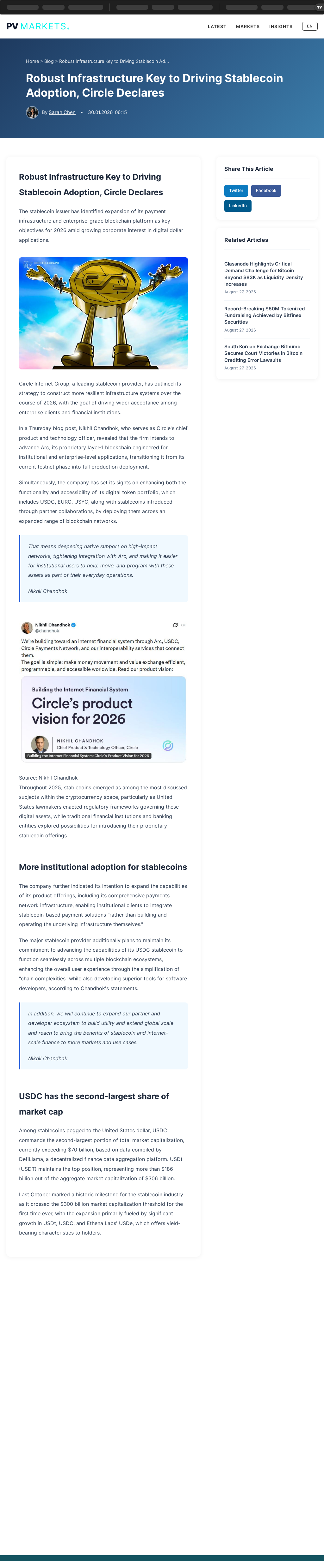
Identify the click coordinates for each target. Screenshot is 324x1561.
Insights (281, 26)
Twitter (236, 190)
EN (310, 26)
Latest (217, 26)
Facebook (266, 190)
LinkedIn (238, 205)
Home (32, 61)
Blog (49, 61)
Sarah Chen (62, 112)
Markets (248, 26)
